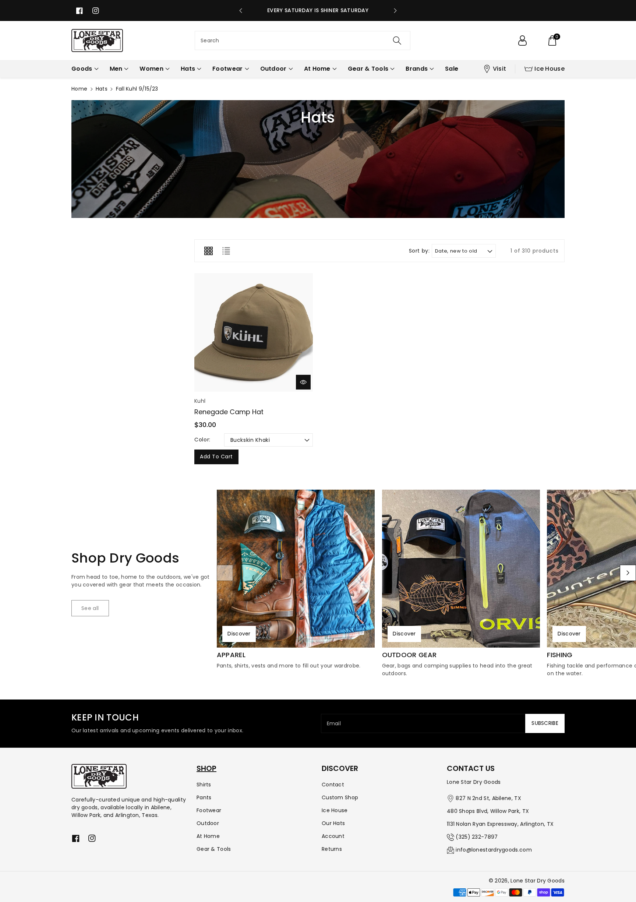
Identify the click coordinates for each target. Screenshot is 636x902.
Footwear (209, 810)
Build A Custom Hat (318, 10)
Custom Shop (340, 797)
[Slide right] (628, 573)
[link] (90, 608)
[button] (552, 40)
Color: (202, 439)
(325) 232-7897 (477, 837)
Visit (499, 68)
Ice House (549, 68)
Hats (101, 88)
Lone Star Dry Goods (537, 880)
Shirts (204, 784)
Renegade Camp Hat (229, 411)
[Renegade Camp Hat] (253, 332)
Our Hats (333, 823)
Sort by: (419, 251)
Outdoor (208, 823)
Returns (332, 849)
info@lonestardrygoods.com (494, 849)
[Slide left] (225, 573)
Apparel (231, 655)
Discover (238, 633)
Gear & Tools (214, 849)
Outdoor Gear (409, 655)
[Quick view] (303, 382)
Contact (333, 784)
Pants (204, 797)
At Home (208, 836)
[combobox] (302, 40)
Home (79, 88)
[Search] (397, 40)
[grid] (208, 251)
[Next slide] (395, 11)
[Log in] (522, 40)
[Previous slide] (240, 11)
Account (333, 836)
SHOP (206, 768)
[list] (226, 251)
